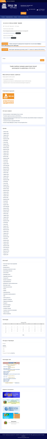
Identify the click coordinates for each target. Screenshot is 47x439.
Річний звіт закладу (7, 308)
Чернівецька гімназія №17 (26, 5)
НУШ (4, 295)
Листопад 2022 (6, 206)
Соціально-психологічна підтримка (10, 310)
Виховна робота (6, 267)
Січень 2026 (5, 142)
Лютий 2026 (5, 140)
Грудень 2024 (5, 163)
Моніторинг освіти (6, 285)
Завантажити (18, 33)
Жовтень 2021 (6, 227)
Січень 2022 (5, 224)
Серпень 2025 (6, 151)
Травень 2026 (6, 135)
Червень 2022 (6, 215)
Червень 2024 (6, 174)
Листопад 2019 (6, 247)
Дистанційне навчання (7, 270)
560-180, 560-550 (32, 9)
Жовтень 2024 (6, 167)
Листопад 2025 (6, 145)
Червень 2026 (6, 133)
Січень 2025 (5, 161)
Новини (4, 290)
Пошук (4, 58)
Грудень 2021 (5, 226)
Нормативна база (6, 292)
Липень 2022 (5, 213)
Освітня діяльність (6, 297)
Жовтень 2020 (6, 240)
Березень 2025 (6, 158)
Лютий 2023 (5, 201)
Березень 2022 (6, 220)
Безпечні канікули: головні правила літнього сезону (13, 114)
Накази (17, 26)
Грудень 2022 (5, 204)
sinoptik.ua (13, 353)
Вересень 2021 (6, 229)
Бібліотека (5, 265)
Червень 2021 (6, 233)
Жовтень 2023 (6, 188)
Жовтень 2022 (6, 208)
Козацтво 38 (5, 278)
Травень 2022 (6, 217)
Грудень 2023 (5, 185)
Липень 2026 (5, 131)
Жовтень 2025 (6, 147)
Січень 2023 (5, 202)
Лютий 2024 (5, 181)
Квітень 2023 (5, 197)
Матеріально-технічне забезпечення (10, 283)
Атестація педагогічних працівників (10, 263)
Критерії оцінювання (7, 279)
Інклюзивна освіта (6, 274)
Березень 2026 (6, 138)
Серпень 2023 (6, 192)
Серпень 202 (5, 254)
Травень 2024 (6, 176)
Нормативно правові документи (9, 294)
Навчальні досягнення (7, 286)
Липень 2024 (5, 172)
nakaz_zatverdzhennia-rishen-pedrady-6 (9, 33)
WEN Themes (26, 437)
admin (13, 26)
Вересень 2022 (6, 210)
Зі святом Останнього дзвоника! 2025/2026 (11, 120)
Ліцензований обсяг (7, 281)
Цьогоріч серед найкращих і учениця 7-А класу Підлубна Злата (15, 122)
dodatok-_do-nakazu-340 (6, 37)
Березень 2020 (6, 245)
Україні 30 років (6, 311)
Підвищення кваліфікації (8, 301)
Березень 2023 (6, 199)
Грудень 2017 (5, 252)
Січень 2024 (5, 183)
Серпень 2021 (6, 231)
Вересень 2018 (6, 251)
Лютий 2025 (5, 160)
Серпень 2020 (6, 242)
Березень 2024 (6, 179)
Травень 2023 (6, 195)
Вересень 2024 (6, 169)
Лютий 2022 (5, 222)
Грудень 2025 (5, 144)
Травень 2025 (6, 154)
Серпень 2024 (6, 170)
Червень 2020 (6, 243)
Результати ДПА (6, 306)
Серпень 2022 (6, 211)
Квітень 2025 (5, 156)
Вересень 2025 (6, 149)
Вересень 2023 (6, 190)
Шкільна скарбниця (7, 313)
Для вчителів (5, 272)
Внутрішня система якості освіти (9, 269)
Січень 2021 (5, 238)
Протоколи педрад (6, 304)
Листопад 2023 (6, 186)
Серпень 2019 (6, 249)
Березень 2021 (6, 236)
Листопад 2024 (6, 165)
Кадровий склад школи (7, 276)
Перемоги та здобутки (7, 299)
